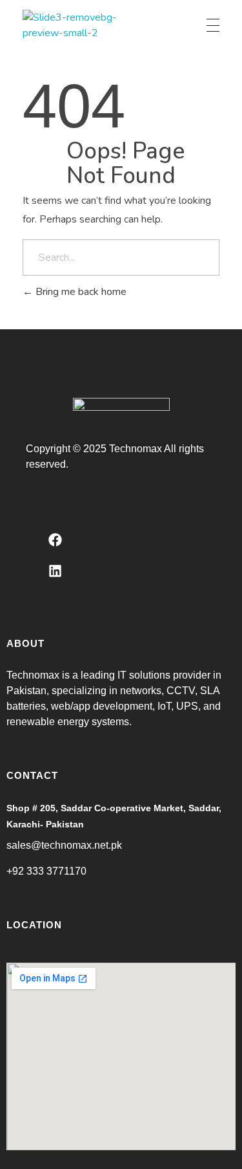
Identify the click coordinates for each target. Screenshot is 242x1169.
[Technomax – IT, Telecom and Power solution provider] (71, 25)
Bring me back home (79, 292)
